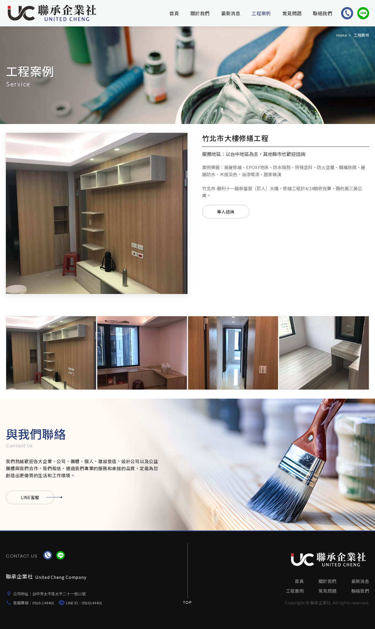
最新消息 (231, 13)
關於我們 (200, 13)
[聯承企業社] (329, 559)
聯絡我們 (322, 13)
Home (341, 35)
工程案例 (261, 13)
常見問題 (292, 13)
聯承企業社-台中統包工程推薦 (53, 13)
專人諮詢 (225, 212)
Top (187, 602)
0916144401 (92, 603)
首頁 (174, 13)
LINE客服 (30, 497)
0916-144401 (43, 603)
